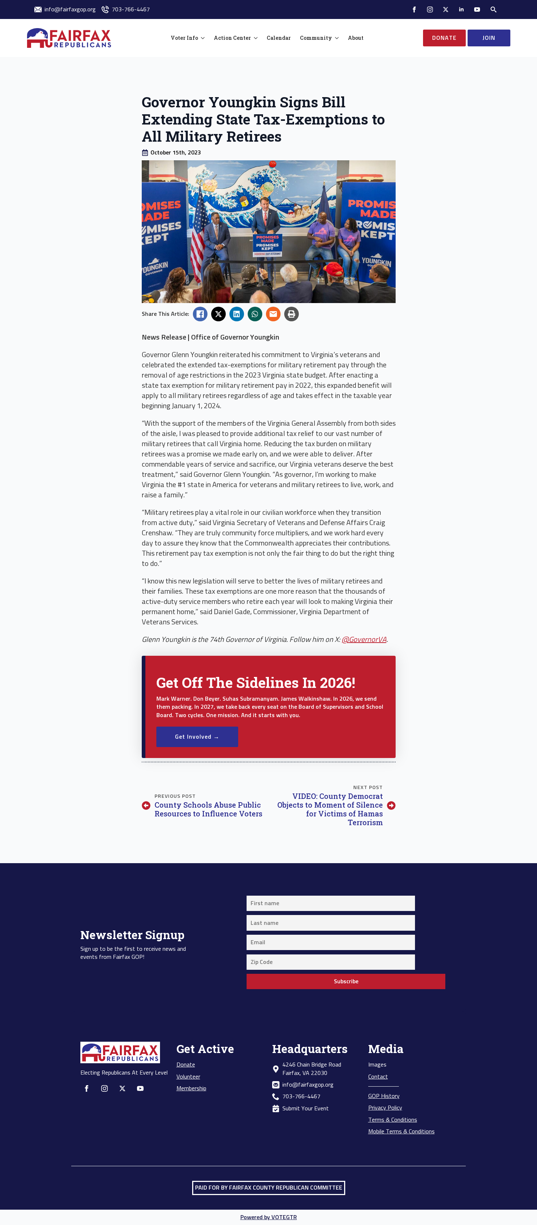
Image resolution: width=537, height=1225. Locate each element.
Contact (378, 1077)
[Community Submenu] (335, 38)
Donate (185, 1065)
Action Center (232, 37)
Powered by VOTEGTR (268, 1217)
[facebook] (414, 9)
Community (316, 37)
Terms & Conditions (392, 1120)
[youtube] (477, 9)
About (355, 37)
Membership (191, 1088)
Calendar (279, 37)
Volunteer (188, 1077)
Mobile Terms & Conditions (401, 1131)
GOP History (384, 1096)
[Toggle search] (493, 9)
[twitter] (446, 9)
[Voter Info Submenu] (201, 38)
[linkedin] (461, 9)
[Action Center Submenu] (254, 38)
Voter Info (184, 37)
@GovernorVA (364, 639)
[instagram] (430, 9)
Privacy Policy (385, 1108)
